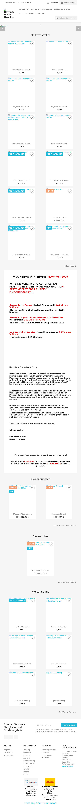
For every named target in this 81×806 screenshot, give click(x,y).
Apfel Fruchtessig (58, 701)
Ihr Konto (46, 746)
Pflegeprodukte (62, 9)
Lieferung (26, 750)
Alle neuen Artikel (67, 582)
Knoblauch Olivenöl (59, 217)
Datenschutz (28, 766)
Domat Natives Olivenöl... (59, 144)
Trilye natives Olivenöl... (21, 107)
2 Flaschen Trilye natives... (59, 255)
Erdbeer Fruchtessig (22, 701)
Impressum (27, 752)
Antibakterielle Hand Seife (22, 664)
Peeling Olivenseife (22, 627)
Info (21, 14)
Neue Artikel (8, 752)
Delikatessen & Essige (41, 9)
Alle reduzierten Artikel (65, 525)
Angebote (7, 750)
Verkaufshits (8, 755)
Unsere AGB (27, 755)
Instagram (16, 737)
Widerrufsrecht (28, 763)
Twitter (11, 737)
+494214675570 (24, 2)
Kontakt (26, 769)
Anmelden (45, 752)
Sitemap (26, 772)
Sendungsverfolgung (49, 750)
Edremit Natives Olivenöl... (21, 70)
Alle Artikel (71, 266)
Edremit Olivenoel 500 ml (59, 70)
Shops (25, 774)
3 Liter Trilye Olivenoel (21, 180)
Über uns (40, 14)
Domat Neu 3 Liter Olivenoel (21, 217)
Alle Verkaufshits (68, 712)
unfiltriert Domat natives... (21, 255)
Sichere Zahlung (29, 761)
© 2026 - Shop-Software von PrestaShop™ (40, 803)
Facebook (6, 737)
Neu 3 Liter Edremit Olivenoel (59, 180)
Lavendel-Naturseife (58, 627)
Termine (29, 14)
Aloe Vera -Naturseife (58, 664)
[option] (40, 26)
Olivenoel (24, 9)
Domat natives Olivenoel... (21, 144)
